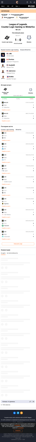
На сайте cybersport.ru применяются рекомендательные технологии (18, 420)
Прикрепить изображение (30, 401)
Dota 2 (2, 6)
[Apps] (27, 2)
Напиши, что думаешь (8, 401)
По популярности (12, 253)
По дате (3, 253)
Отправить (33, 401)
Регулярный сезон (18, 33)
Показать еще (18, 244)
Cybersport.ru (14, 439)
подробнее (17, 425)
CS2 (8, 6)
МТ (12, 6)
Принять (18, 430)
